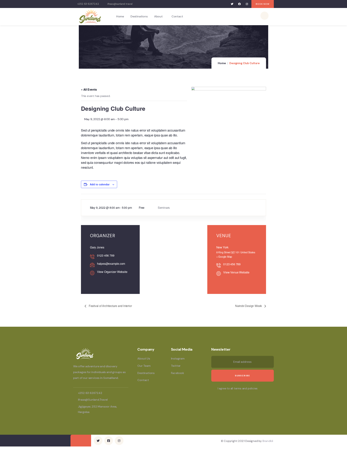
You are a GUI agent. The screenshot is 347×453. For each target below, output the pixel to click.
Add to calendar (100, 184)
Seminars (164, 207)
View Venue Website (236, 272)
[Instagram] (247, 4)
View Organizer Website (112, 272)
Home (222, 63)
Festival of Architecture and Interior (110, 306)
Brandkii (267, 441)
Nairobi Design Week (249, 306)
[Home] (90, 16)
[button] (262, 4)
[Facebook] (239, 4)
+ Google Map (224, 256)
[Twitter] (232, 4)
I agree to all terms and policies (238, 388)
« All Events (89, 89)
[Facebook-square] (108, 440)
